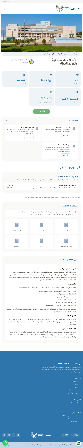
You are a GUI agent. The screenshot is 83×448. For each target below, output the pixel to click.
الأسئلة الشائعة (74, 403)
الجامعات (76, 382)
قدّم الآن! (41, 111)
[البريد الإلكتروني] (4, 435)
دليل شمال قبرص (73, 393)
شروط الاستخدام (74, 422)
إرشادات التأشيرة (74, 390)
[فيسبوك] (18, 435)
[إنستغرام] (13, 435)
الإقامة (77, 387)
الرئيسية (76, 54)
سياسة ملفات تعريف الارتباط (70, 416)
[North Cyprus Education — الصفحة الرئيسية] (68, 8)
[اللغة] (78, 443)
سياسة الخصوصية (73, 419)
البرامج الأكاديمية (68, 54)
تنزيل (64, 135)
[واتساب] (9, 435)
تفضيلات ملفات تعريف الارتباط (10, 445)
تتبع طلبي (4, 1)
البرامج (77, 384)
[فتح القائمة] (4, 8)
